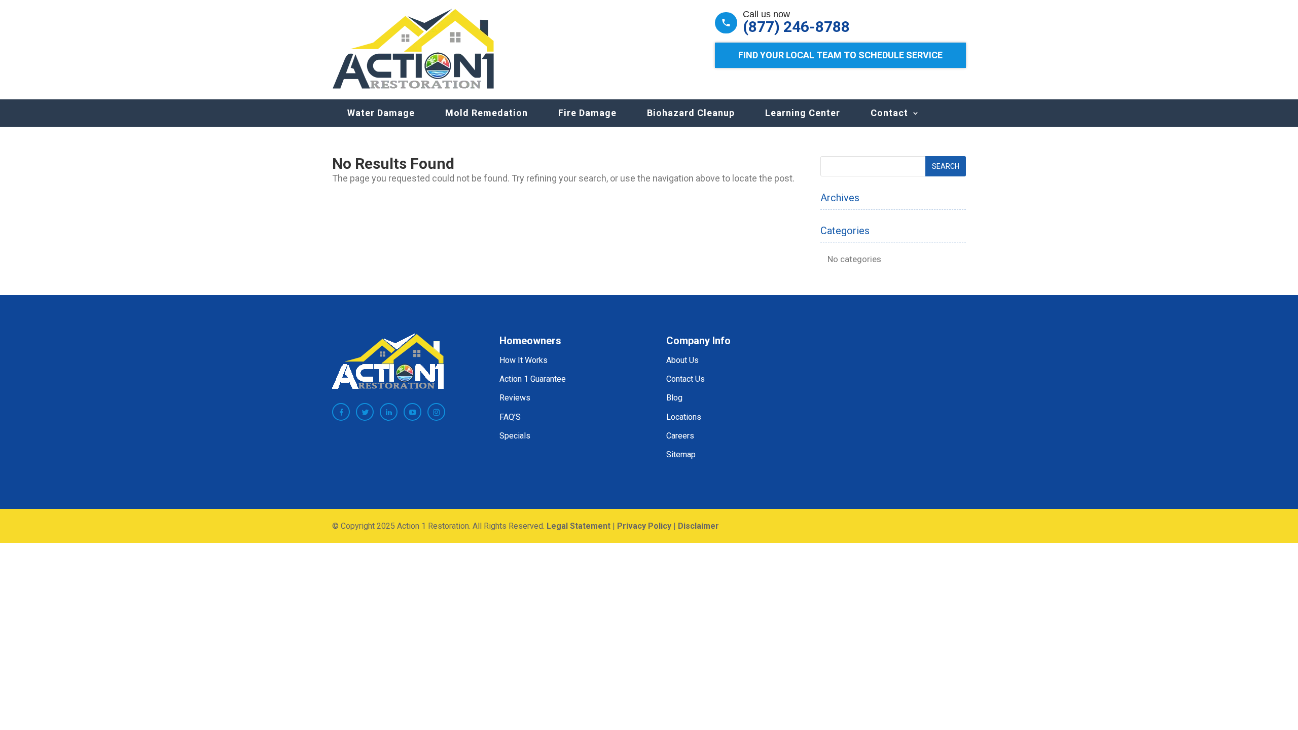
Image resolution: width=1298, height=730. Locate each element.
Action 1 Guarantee (532, 379)
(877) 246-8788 (796, 27)
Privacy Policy (644, 526)
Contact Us (685, 379)
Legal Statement (578, 526)
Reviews (514, 398)
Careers (680, 436)
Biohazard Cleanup (691, 112)
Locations (683, 417)
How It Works (523, 360)
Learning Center (802, 112)
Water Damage (381, 112)
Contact (889, 112)
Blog (674, 398)
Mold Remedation (486, 112)
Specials (514, 436)
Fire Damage (587, 112)
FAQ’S (510, 417)
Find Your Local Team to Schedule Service (840, 55)
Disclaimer (698, 526)
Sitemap (681, 454)
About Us (682, 360)
